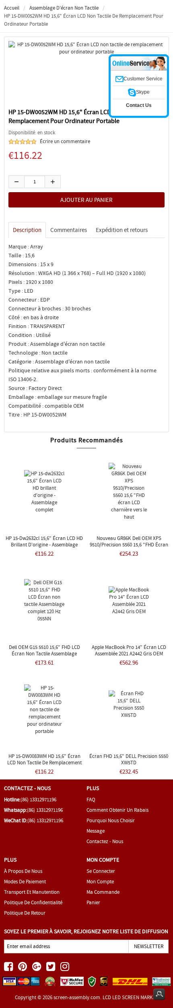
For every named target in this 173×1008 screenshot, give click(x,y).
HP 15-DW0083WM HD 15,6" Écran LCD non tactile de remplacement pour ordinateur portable (44, 762)
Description (27, 230)
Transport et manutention (32, 892)
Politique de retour (24, 912)
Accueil (11, 7)
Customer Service (143, 79)
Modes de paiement (25, 881)
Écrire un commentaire (65, 141)
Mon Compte (100, 881)
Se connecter (100, 871)
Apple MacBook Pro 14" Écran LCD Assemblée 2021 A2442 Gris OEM (129, 650)
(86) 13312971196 (38, 799)
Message (95, 830)
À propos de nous (23, 871)
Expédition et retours (122, 230)
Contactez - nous (104, 841)
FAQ (90, 799)
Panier (93, 902)
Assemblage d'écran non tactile (64, 7)
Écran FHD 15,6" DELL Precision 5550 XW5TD (128, 759)
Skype (143, 92)
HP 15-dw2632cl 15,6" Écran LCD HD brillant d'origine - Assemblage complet (44, 544)
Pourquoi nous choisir (110, 820)
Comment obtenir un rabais (117, 810)
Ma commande (102, 892)
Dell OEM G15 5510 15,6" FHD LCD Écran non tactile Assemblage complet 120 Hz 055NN (44, 653)
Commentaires (68, 230)
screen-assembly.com (77, 997)
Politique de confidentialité (33, 902)
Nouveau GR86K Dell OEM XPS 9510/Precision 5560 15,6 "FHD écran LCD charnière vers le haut (129, 544)
